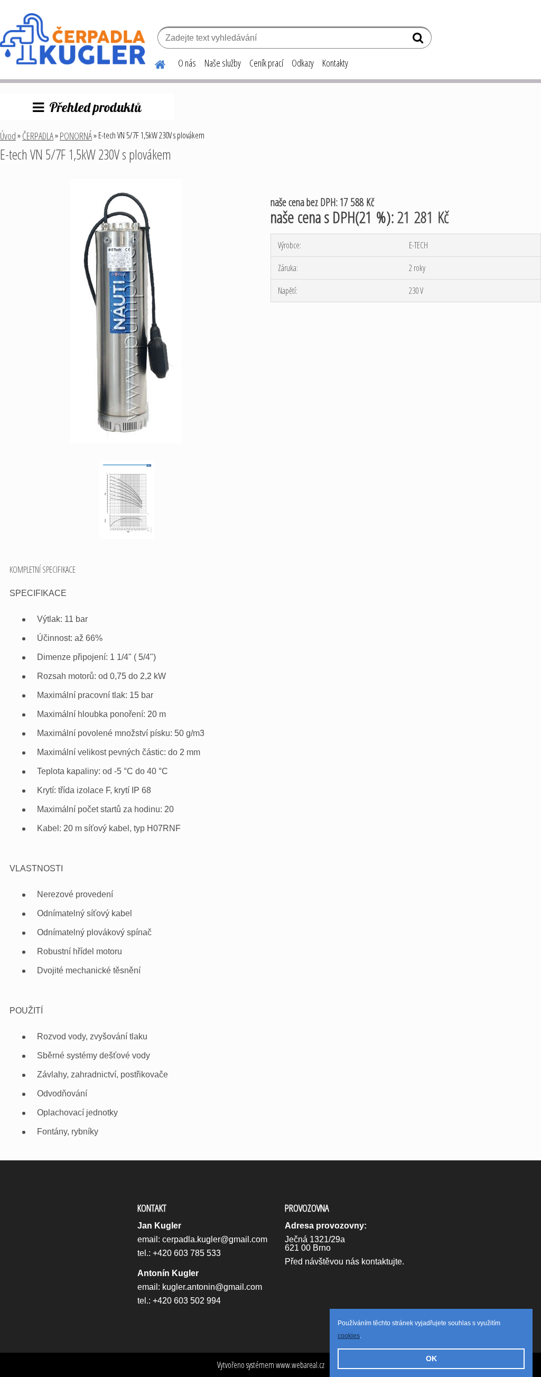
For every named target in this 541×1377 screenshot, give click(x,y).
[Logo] (72, 39)
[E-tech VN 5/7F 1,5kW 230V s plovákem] (125, 183)
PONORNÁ (76, 135)
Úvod (8, 135)
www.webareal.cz (300, 1365)
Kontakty (335, 63)
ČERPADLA (37, 135)
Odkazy (303, 63)
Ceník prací (266, 63)
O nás (187, 63)
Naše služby (222, 63)
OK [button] (431, 1358)
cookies (349, 1335)
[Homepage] (154, 63)
